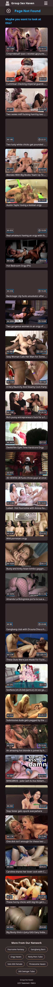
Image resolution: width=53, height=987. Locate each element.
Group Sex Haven (22, 3)
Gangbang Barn (38, 949)
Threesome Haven (37, 964)
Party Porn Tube (35, 956)
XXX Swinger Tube (26, 971)
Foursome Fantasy (16, 949)
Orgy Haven (16, 956)
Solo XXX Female (15, 964)
